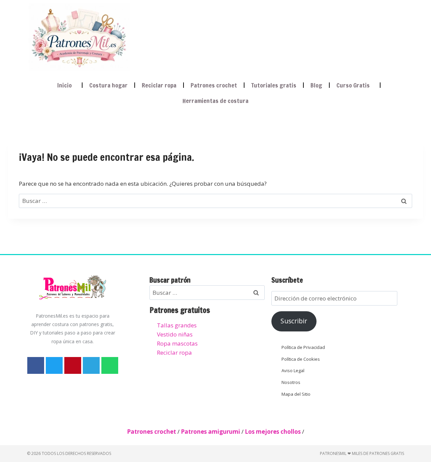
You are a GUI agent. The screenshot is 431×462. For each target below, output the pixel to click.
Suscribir (293, 321)
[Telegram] (91, 365)
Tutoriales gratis (273, 85)
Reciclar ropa (159, 85)
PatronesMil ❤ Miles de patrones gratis (362, 453)
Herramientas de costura (215, 100)
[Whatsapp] (109, 365)
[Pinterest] (72, 365)
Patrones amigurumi (210, 431)
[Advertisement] (260, 36)
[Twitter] (54, 365)
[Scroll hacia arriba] (420, 423)
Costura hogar (108, 85)
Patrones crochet (214, 85)
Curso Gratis (353, 85)
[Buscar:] (215, 201)
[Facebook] (35, 365)
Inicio (64, 85)
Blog (316, 85)
